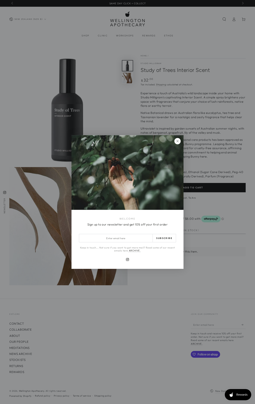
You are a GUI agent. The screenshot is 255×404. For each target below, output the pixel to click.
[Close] (177, 141)
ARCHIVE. (134, 250)
